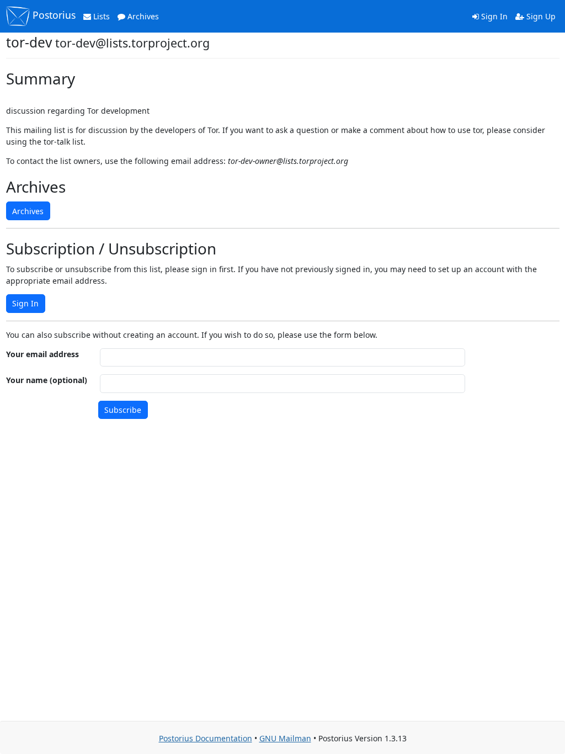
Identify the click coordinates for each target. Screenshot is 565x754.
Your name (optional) (46, 380)
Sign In (493, 16)
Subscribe (122, 410)
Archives (142, 16)
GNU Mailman (285, 738)
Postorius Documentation (205, 738)
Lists (100, 16)
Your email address (42, 354)
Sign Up (540, 16)
